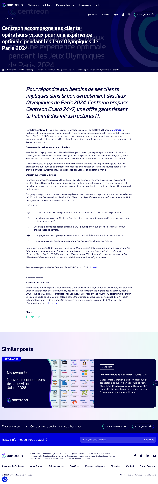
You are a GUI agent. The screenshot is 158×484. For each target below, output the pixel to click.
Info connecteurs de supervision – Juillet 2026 (123, 374)
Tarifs (97, 5)
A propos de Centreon (13, 466)
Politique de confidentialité (145, 475)
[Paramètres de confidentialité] (5, 479)
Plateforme (33, 5)
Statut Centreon (148, 466)
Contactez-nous (114, 426)
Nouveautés (11, 359)
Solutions (47, 5)
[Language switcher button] (123, 14)
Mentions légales (126, 475)
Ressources (85, 5)
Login (115, 14)
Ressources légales (95, 466)
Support (105, 14)
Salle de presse (56, 466)
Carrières (74, 466)
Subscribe (149, 439)
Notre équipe (36, 466)
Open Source (92, 14)
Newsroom (11, 70)
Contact (130, 466)
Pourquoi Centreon (65, 5)
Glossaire (115, 466)
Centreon (116, 129)
